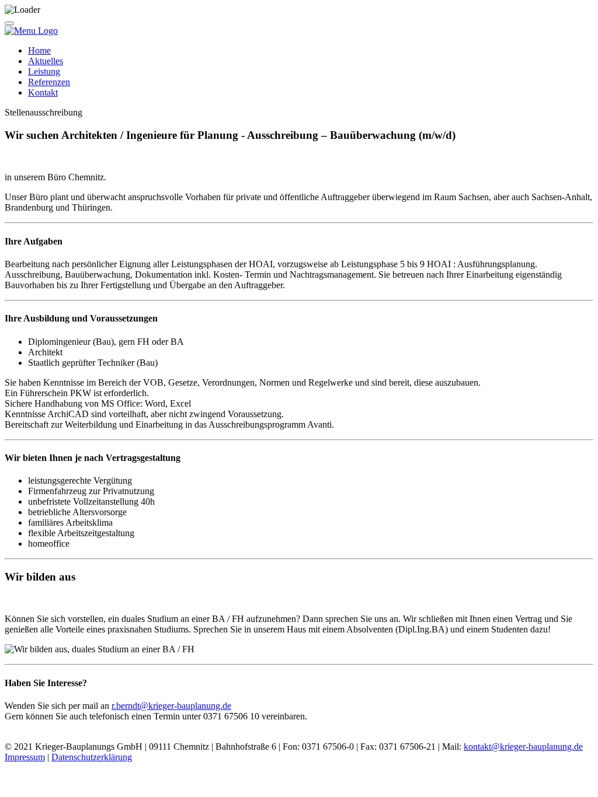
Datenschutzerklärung (91, 757)
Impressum (25, 757)
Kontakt (43, 92)
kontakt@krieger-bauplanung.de (523, 746)
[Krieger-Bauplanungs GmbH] (31, 31)
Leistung (44, 71)
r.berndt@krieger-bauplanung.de (171, 706)
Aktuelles (45, 61)
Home (39, 50)
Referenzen (49, 82)
